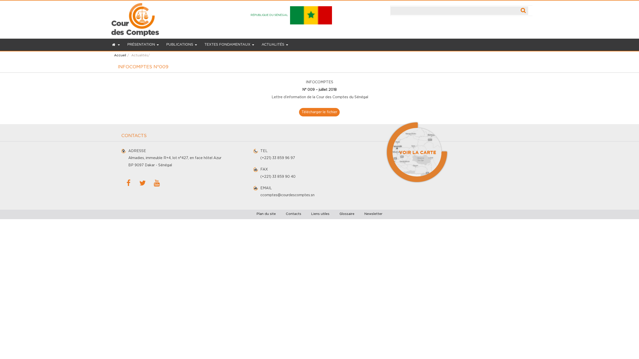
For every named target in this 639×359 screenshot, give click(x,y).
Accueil (120, 55)
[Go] (523, 10)
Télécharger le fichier (319, 112)
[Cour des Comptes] (135, 18)
